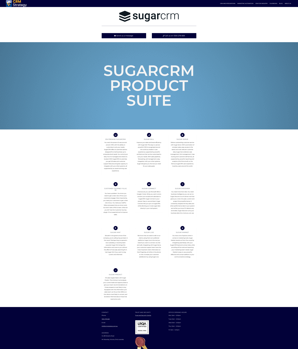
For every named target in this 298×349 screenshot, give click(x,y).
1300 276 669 (106, 319)
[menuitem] (227, 3)
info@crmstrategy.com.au (110, 326)
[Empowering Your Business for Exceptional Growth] (16, 3)
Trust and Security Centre (143, 315)
